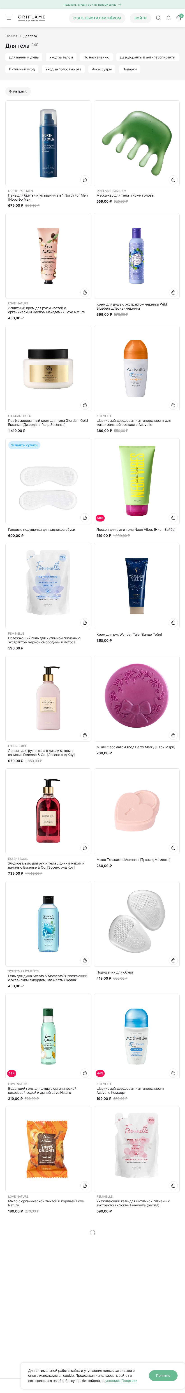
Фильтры (16, 91)
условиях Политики (121, 1381)
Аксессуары (102, 69)
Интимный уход (22, 69)
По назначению (96, 57)
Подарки (130, 69)
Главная (11, 36)
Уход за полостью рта (63, 69)
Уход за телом (61, 57)
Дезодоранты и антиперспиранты (147, 57)
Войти (140, 18)
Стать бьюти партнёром (97, 18)
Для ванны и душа (24, 57)
